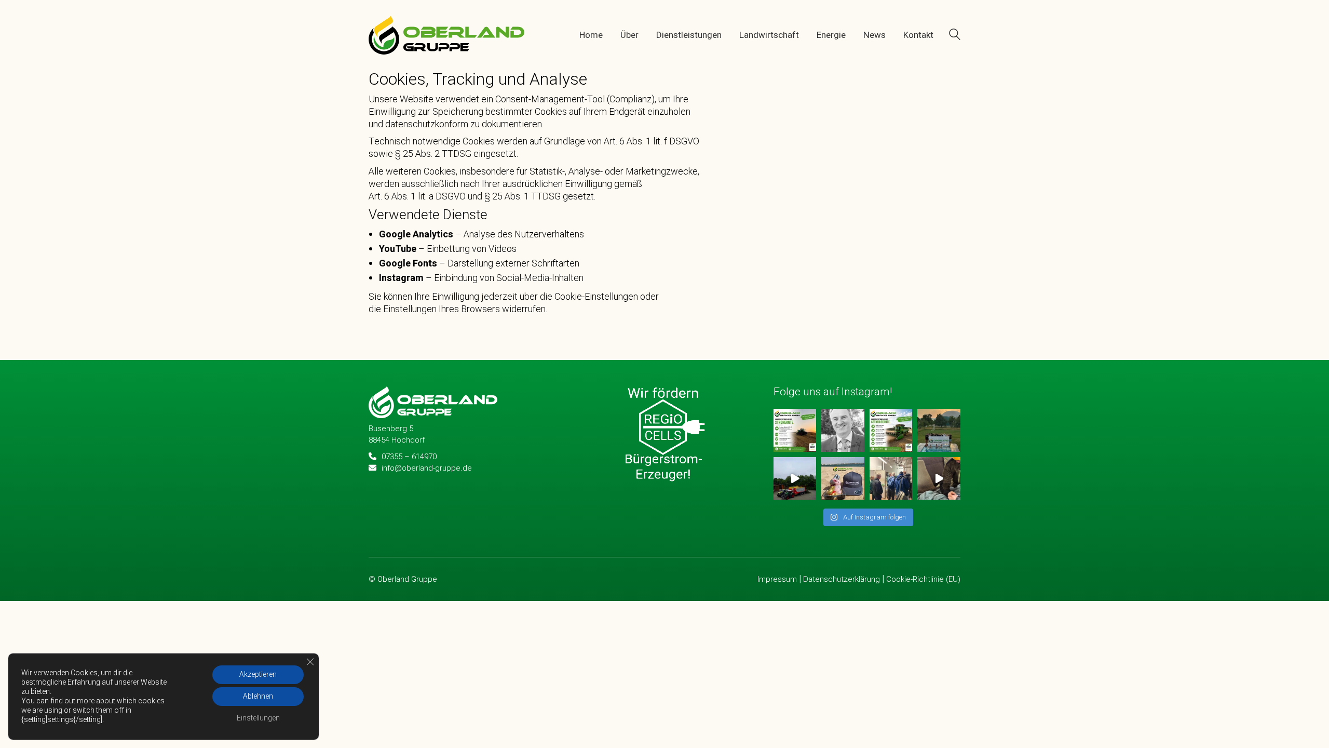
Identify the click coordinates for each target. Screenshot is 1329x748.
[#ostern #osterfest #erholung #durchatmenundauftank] (842, 478)
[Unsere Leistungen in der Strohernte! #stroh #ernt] (795, 430)
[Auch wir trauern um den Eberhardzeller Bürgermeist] (842, 430)
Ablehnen (258, 696)
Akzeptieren (258, 674)
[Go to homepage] (446, 35)
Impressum (777, 579)
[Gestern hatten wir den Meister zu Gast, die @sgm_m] (938, 430)
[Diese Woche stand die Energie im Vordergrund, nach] (891, 478)
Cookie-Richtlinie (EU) (923, 579)
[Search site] (954, 36)
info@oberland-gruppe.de (427, 468)
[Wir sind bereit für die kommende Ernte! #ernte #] (891, 430)
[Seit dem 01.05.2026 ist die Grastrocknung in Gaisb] (795, 478)
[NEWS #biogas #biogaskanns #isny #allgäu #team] (938, 478)
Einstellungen (258, 718)
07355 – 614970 (409, 456)
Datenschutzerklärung (841, 579)
